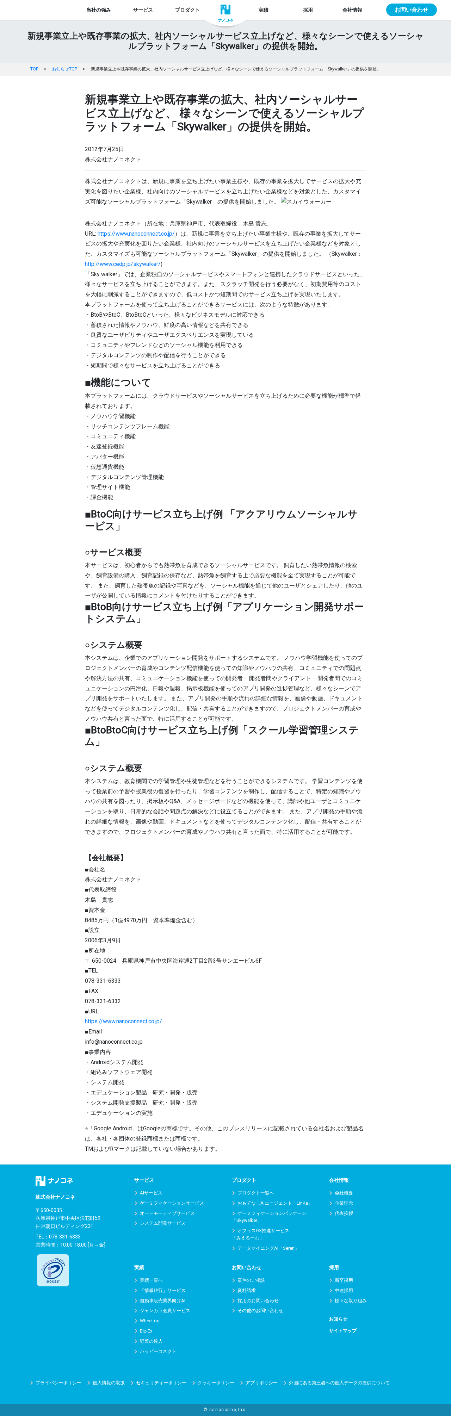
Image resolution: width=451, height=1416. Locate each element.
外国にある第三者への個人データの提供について (339, 1382)
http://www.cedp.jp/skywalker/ (123, 264)
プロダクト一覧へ (255, 1192)
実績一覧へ (151, 1280)
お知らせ (338, 1319)
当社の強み (98, 10)
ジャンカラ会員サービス (165, 1310)
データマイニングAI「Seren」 (268, 1248)
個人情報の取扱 (109, 1382)
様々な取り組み (351, 1300)
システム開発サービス (163, 1223)
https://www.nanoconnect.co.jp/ (136, 233)
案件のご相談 (251, 1280)
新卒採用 (344, 1280)
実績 (263, 10)
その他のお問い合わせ (260, 1310)
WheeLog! (150, 1320)
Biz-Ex (146, 1331)
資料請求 (246, 1290)
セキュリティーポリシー (161, 1382)
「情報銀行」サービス (163, 1290)
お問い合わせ (411, 9)
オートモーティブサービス (167, 1213)
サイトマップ (343, 1330)
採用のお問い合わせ (258, 1300)
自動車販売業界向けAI (162, 1300)
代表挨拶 (344, 1213)
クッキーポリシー (216, 1382)
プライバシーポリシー (58, 1382)
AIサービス (151, 1192)
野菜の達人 (151, 1341)
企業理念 (344, 1203)
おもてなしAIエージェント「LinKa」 (275, 1203)
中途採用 (344, 1290)
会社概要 (344, 1192)
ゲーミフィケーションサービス (172, 1203)
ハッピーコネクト (158, 1351)
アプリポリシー (262, 1382)
